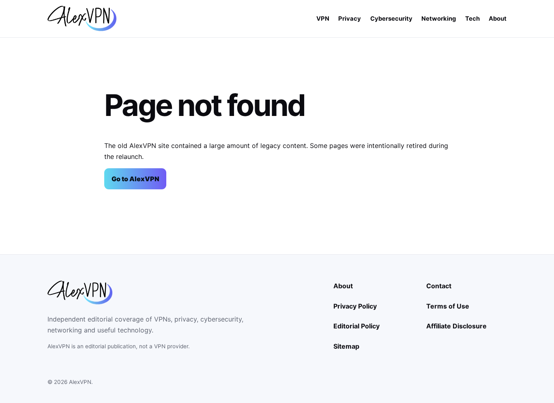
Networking (438, 18)
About (498, 18)
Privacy (349, 18)
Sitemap (346, 346)
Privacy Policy (355, 306)
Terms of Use (447, 306)
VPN (322, 18)
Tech (472, 18)
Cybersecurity (391, 18)
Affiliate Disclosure (456, 326)
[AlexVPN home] (81, 18)
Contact (438, 286)
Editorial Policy (356, 326)
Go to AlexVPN (135, 179)
